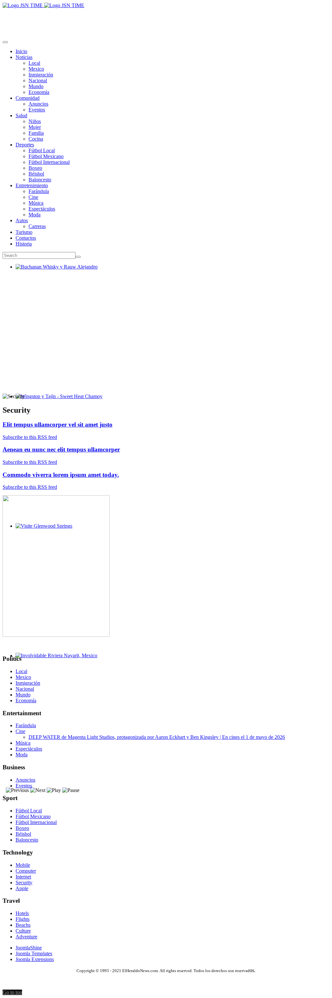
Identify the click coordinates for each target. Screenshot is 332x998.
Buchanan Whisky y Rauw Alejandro (54, 272)
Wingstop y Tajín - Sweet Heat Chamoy (56, 402)
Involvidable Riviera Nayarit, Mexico (54, 661)
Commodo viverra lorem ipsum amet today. (61, 474)
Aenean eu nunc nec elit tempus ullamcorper (61, 449)
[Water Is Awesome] (56, 635)
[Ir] (78, 257)
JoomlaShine (29, 947)
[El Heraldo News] (43, 5)
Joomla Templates (34, 953)
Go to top (12, 992)
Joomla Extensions (35, 959)
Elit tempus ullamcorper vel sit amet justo (58, 424)
